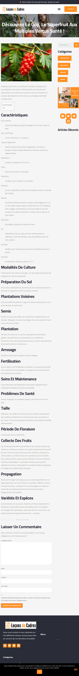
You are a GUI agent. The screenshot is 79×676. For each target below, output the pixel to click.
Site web (4, 586)
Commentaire (6, 540)
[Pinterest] (74, 116)
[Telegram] (14, 645)
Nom (3, 568)
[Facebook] (62, 116)
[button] (59, 9)
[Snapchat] (68, 121)
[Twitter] (68, 116)
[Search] (76, 45)
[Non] (75, 669)
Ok (39, 671)
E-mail (4, 577)
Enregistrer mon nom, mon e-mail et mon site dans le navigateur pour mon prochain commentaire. (25, 599)
